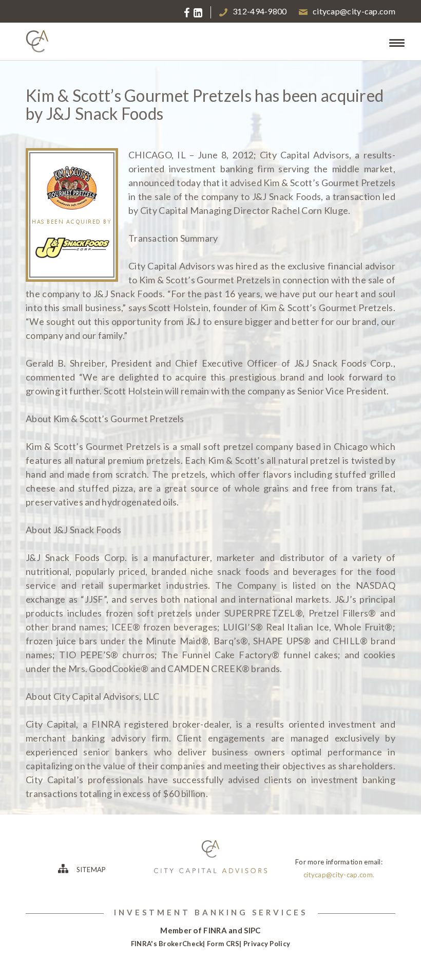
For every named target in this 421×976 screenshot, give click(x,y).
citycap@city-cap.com (354, 11)
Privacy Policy (266, 943)
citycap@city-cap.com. (338, 875)
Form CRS (223, 943)
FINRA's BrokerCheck (167, 943)
